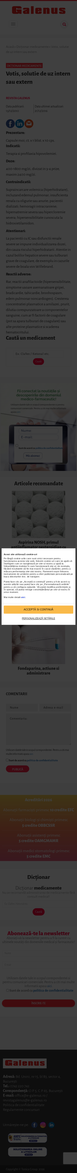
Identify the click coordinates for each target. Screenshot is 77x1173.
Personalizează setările (38, 618)
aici (23, 597)
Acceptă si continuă (38, 609)
